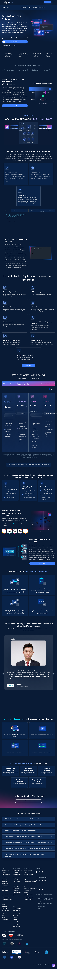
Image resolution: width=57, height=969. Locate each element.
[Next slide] (53, 674)
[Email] (39, 889)
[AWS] (4, 935)
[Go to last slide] (3, 674)
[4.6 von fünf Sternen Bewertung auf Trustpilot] (5, 12)
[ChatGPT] (36, 880)
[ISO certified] (4, 956)
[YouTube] (39, 872)
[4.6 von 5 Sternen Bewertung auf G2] (15, 12)
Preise (39, 7)
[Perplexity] (39, 880)
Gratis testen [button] (48, 2)
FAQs (43, 7)
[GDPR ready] (12, 956)
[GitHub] (42, 872)
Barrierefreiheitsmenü (6, 965)
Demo (29, 7)
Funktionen (34, 7)
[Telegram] (42, 889)
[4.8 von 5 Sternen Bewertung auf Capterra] (24, 12)
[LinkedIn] (36, 872)
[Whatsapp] (36, 889)
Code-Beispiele (23, 7)
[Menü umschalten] (54, 2)
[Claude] (45, 880)
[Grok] (47, 880)
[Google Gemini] (42, 880)
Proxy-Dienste (13, 523)
